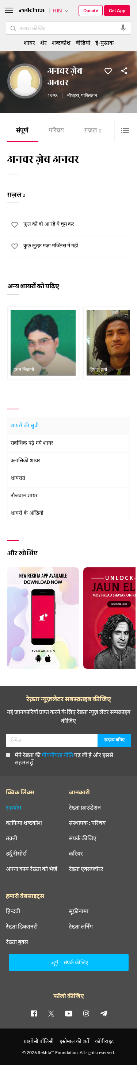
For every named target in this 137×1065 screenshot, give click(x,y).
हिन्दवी (13, 911)
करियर (76, 853)
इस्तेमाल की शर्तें (74, 1041)
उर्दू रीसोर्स (16, 853)
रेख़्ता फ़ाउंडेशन (85, 807)
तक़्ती (11, 838)
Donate (90, 10)
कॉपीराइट (104, 1041)
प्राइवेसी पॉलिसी (39, 1041)
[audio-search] (123, 28)
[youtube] (69, 1013)
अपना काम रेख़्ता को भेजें (31, 869)
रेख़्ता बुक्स (17, 942)
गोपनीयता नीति (57, 754)
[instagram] (86, 1013)
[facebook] (33, 1013)
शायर (29, 42)
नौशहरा (73, 96)
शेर (43, 42)
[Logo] (32, 11)
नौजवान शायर (24, 496)
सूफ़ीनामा (78, 911)
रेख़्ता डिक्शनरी (22, 926)
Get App (117, 10)
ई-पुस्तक (104, 42)
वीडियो (83, 42)
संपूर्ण (22, 131)
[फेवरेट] (108, 70)
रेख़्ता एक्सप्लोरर (86, 869)
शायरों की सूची (25, 425)
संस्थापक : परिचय (87, 823)
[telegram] (104, 1013)
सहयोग (13, 807)
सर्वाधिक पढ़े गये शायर (32, 443)
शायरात (18, 478)
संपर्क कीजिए (82, 838)
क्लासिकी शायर (25, 461)
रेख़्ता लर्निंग (81, 926)
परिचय (56, 131)
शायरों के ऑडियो (27, 513)
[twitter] (51, 1013)
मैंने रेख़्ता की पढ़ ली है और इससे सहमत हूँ (64, 758)
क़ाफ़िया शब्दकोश (24, 823)
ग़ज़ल (93, 131)
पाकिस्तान (89, 96)
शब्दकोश (61, 42)
